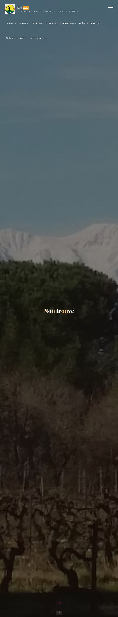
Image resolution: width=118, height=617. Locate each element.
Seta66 (22, 8)
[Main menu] (110, 8)
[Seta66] (10, 8)
